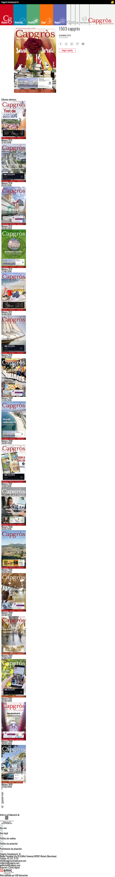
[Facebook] (60, 44)
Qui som (3, 828)
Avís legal (4, 833)
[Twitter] (66, 44)
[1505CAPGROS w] (57, 549)
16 (2, 793)
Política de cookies (8, 838)
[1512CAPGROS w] (57, 248)
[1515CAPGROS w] (57, 120)
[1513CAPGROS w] (57, 206)
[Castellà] (77, 14)
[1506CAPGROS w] (57, 506)
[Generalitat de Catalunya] (57, 820)
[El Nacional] (112, 2)
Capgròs (101, 21)
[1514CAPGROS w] (57, 163)
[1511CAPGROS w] (57, 291)
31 (2, 807)
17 (2, 795)
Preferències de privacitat (11, 848)
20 (2, 802)
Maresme (19, 22)
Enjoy (43, 22)
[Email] (83, 44)
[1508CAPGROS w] (57, 420)
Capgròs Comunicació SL (10, 2)
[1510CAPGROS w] (57, 334)
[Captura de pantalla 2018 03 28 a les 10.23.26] (57, 721)
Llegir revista (67, 50)
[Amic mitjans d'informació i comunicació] (57, 871)
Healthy (31, 22)
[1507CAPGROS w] (57, 463)
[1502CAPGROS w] (57, 635)
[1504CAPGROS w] (57, 592)
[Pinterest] (77, 44)
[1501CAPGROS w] (57, 678)
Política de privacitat (9, 843)
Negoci (57, 22)
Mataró (4, 22)
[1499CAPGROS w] (57, 764)
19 (2, 800)
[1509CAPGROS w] (57, 377)
